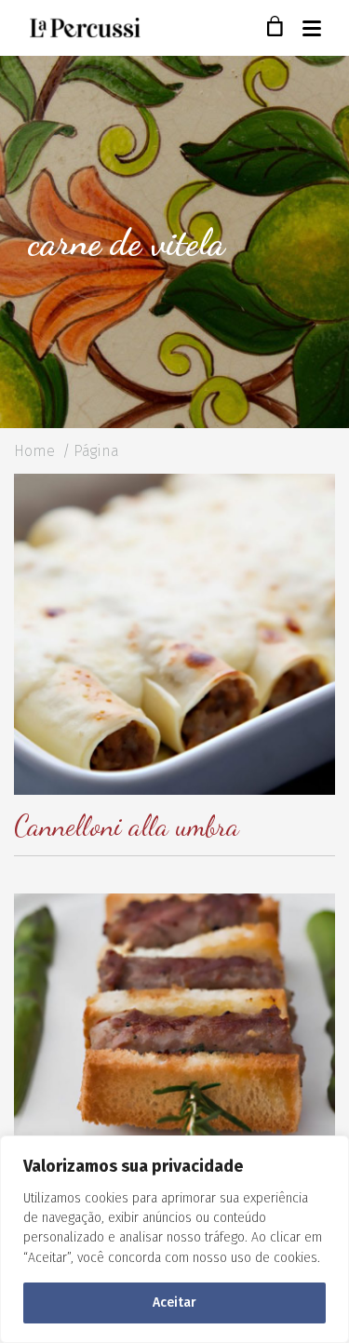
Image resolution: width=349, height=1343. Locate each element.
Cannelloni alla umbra (126, 825)
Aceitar (174, 1302)
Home (34, 451)
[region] (174, 1239)
